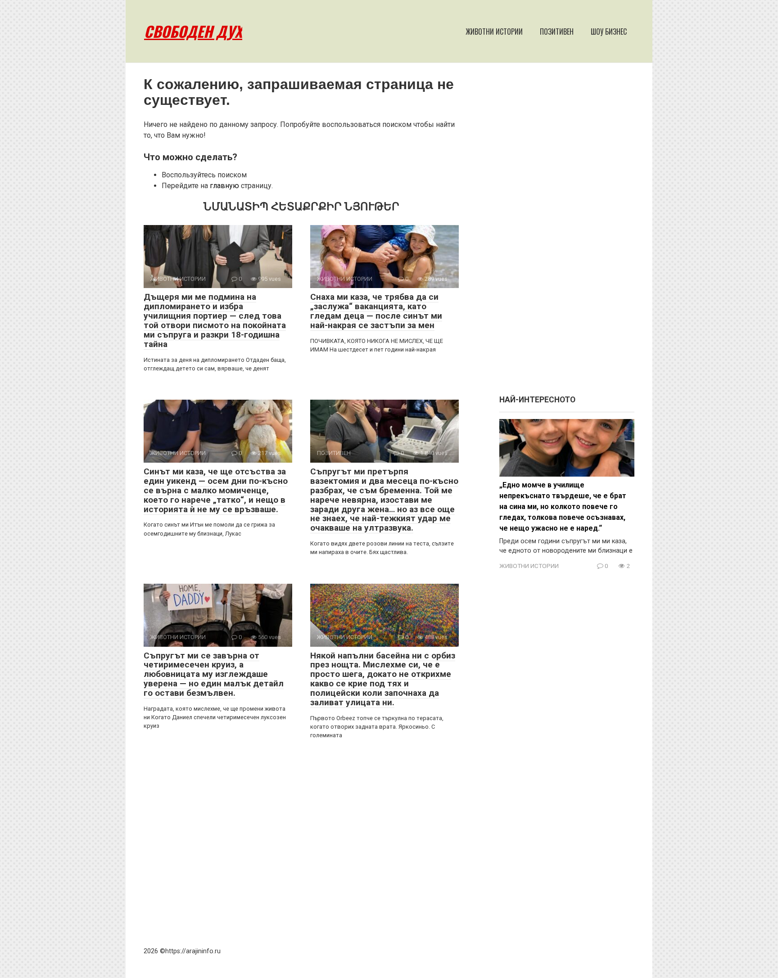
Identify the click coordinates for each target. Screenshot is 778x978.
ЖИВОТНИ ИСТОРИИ (494, 31)
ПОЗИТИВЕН (557, 31)
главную (224, 185)
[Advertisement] (566, 233)
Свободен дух (193, 31)
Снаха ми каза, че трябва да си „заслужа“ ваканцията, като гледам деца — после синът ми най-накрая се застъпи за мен (376, 311)
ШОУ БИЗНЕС (609, 31)
